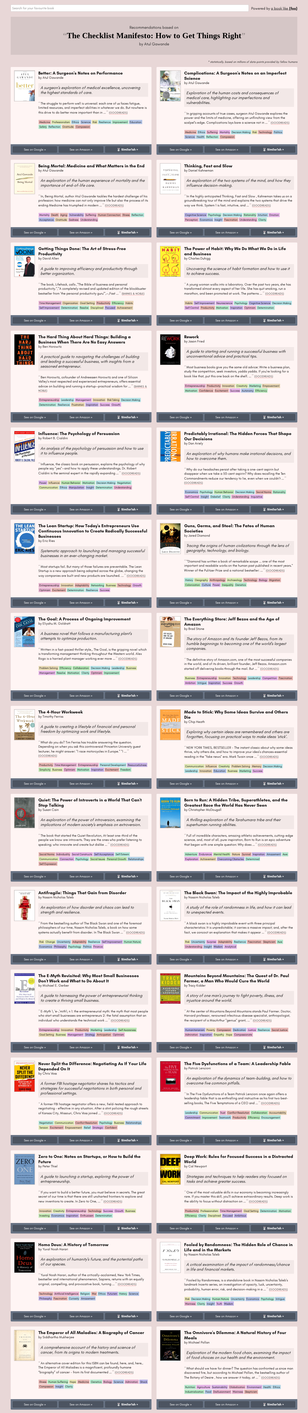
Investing (44, 1215)
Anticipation (104, 1034)
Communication (48, 487)
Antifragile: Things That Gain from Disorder (82, 892)
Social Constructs (82, 854)
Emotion (274, 214)
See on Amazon (80, 149)
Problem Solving (48, 668)
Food (208, 1391)
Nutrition (190, 1387)
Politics (278, 132)
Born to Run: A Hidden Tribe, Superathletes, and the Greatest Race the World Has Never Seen (236, 802)
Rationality (250, 214)
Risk (95, 122)
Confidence (206, 390)
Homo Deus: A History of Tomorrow (73, 1244)
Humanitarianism (194, 1030)
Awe (285, 854)
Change (50, 941)
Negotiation (124, 482)
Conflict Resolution (86, 1122)
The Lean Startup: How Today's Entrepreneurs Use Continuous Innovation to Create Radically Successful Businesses (92, 531)
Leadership (67, 399)
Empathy (219, 1034)
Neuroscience (224, 303)
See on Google (33, 149)
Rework (191, 336)
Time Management (50, 303)
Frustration (78, 404)
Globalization (237, 1387)
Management (83, 399)
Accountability (277, 1112)
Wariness (190, 1303)
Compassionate (243, 1034)
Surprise (211, 941)
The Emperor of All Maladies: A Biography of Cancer (91, 1332)
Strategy (90, 1034)
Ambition (190, 682)
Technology (265, 132)
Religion (85, 1293)
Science (86, 122)
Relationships (135, 859)
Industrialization (194, 1391)
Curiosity (74, 1298)
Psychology (214, 214)
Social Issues (98, 859)
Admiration (191, 1034)
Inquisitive (256, 496)
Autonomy (247, 390)
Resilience (105, 122)
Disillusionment (221, 1391)
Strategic (98, 1127)
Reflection (54, 126)
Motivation (222, 307)
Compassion (83, 126)
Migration (274, 580)
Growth (116, 404)
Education (135, 122)
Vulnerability (76, 214)
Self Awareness (127, 1030)
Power (43, 482)
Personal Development (113, 765)
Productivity (103, 303)
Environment (254, 1387)
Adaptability (82, 585)
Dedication (239, 1030)
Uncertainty (63, 941)
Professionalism (61, 122)
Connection (67, 859)
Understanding (89, 219)
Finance (98, 946)
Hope (229, 1034)
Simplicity (44, 769)
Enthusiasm (86, 1215)
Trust (222, 1112)
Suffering (212, 132)
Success (105, 404)
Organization (70, 303)
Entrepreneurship (49, 399)
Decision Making (241, 132)
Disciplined (97, 307)
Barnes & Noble (133, 293)
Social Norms (263, 492)
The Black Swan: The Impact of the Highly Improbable (238, 892)
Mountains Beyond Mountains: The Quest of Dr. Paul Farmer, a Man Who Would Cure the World (236, 978)
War (94, 1293)
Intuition (262, 214)
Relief (87, 1127)
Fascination (231, 219)
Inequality (227, 584)
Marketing (255, 385)
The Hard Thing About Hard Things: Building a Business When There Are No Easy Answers (84, 339)
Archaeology (234, 580)
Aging (63, 214)
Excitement (221, 390)
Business (111, 585)
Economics (206, 219)
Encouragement (270, 1117)
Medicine (44, 122)
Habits (129, 303)
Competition (270, 678)
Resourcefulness (137, 765)
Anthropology (217, 580)
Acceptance (46, 219)
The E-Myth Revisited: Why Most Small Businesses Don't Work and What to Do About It (88, 978)
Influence (54, 482)
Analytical (230, 946)
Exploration (191, 859)
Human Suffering (58, 1381)
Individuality (63, 854)
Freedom (125, 769)
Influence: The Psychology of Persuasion (79, 433)
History (189, 580)
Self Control (192, 307)
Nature (236, 854)
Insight (218, 219)
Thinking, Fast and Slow (208, 165)
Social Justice (279, 1030)
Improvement (120, 122)
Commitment (192, 1117)
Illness (126, 214)
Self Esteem (122, 854)
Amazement (274, 854)
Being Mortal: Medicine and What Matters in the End (91, 165)
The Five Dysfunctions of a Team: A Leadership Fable (237, 1063)
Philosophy (60, 946)
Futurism (112, 1293)
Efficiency (117, 303)
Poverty (211, 1030)
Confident (111, 1127)
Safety (43, 126)
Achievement (124, 307)
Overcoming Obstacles (230, 859)
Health (200, 136)
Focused (110, 307)
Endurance (205, 854)
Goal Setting (87, 303)
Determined (252, 859)
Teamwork (224, 1117)
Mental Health (222, 854)
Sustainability (219, 1387)
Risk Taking (113, 399)
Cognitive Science (195, 214)
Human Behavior (71, 482)
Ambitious (240, 1215)
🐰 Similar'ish (126, 149)
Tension (43, 1127)
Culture (206, 584)
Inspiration (236, 307)
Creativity (242, 385)
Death (54, 214)
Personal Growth (116, 859)
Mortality (225, 132)
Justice (252, 1030)
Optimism (250, 307)
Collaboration (81, 668)
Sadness (73, 219)
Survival (246, 854)
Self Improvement (49, 307)
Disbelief (215, 496)
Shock (143, 1381)
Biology (263, 580)
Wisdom (218, 946)
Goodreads (118, 112)
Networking (97, 585)
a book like (284, 8)
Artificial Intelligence (66, 1293)
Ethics (75, 122)
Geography (201, 580)
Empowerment (271, 385)
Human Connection (109, 214)
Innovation (99, 399)
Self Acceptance (104, 854)
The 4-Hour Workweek (60, 711)
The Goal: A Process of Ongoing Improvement (84, 618)
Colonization (192, 584)
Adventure (191, 854)
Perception (191, 219)
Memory (256, 766)
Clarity (262, 219)
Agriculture (203, 1387)
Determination (69, 307)
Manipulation (76, 487)
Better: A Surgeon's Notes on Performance (80, 73)
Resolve (84, 307)
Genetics (240, 584)
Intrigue (202, 682)
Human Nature (132, 941)
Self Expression (48, 863)
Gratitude (68, 126)
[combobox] (130, 8)
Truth (219, 1303)
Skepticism (269, 941)
